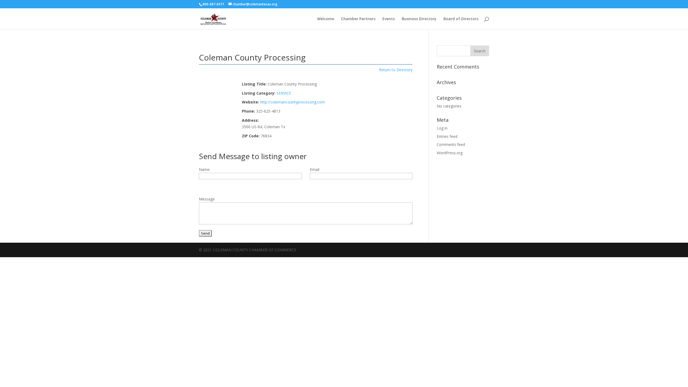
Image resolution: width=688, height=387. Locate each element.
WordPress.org (450, 152)
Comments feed (451, 144)
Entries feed (447, 136)
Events (388, 19)
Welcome (325, 19)
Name (204, 169)
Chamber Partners (358, 19)
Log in (442, 128)
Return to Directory (396, 69)
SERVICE (284, 93)
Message (207, 199)
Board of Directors (460, 19)
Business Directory (419, 19)
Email (314, 169)
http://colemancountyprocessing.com (292, 102)
